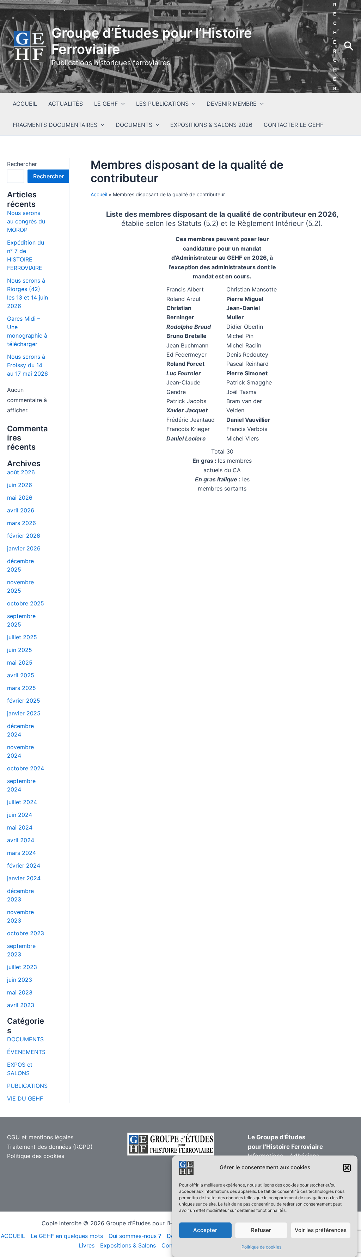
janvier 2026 (24, 548)
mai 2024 (19, 827)
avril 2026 (20, 510)
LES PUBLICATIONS (162, 103)
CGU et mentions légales (40, 1137)
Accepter (205, 1230)
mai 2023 (19, 992)
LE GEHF (106, 103)
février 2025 (23, 700)
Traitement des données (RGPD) (50, 1146)
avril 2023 (20, 1005)
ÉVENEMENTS (26, 1051)
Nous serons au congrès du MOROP (26, 221)
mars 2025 (21, 687)
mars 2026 (21, 522)
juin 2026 (19, 484)
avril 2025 (20, 675)
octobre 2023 (25, 933)
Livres (86, 1245)
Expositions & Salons (128, 1245)
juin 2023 (19, 979)
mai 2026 (19, 497)
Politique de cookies (261, 1247)
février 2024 (23, 865)
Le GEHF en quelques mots (67, 1235)
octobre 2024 (25, 768)
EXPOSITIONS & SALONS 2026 (211, 124)
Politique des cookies (35, 1155)
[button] (346, 1167)
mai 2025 (19, 662)
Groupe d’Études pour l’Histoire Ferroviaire (151, 41)
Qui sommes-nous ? (135, 1235)
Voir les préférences (321, 1230)
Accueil (99, 194)
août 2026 (21, 472)
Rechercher (22, 163)
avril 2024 (20, 840)
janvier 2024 (24, 878)
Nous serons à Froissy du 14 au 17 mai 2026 (27, 365)
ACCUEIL (25, 103)
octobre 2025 (25, 603)
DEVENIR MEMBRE (232, 103)
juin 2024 (19, 814)
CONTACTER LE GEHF (293, 124)
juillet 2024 (22, 802)
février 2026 (23, 535)
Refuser (261, 1230)
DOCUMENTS (134, 124)
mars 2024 (21, 852)
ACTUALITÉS (65, 103)
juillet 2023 (22, 967)
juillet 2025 (22, 637)
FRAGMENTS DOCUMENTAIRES (55, 124)
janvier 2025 (24, 713)
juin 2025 (19, 649)
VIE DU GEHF (25, 1098)
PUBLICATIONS (27, 1085)
